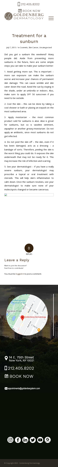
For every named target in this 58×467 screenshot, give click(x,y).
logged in (20, 273)
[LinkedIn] (25, 440)
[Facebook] (18, 440)
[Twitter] (32, 440)
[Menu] (50, 18)
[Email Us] (22, 388)
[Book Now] (19, 377)
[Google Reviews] (47, 440)
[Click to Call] (28, 6)
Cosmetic (24, 47)
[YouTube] (40, 440)
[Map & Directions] (29, 314)
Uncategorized (45, 47)
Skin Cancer (33, 47)
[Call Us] (19, 368)
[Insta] (10, 440)
